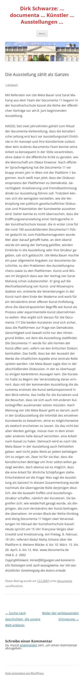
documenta (64, 581)
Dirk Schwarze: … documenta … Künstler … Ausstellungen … (42, 15)
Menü (42, 33)
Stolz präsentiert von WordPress (24, 673)
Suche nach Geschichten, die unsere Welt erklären (22, 619)
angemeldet (28, 645)
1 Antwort (11, 85)
